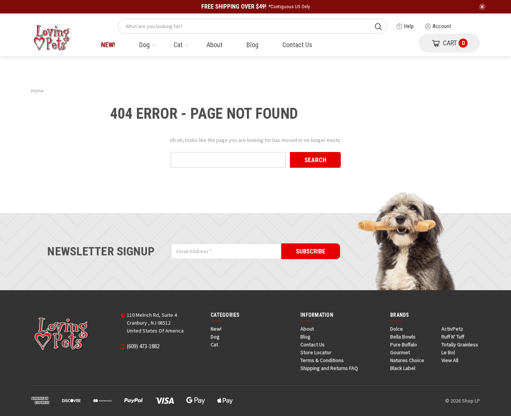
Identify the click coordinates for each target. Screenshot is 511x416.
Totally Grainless (459, 344)
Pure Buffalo (403, 344)
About (214, 45)
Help (409, 26)
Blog (252, 45)
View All (449, 360)
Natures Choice (407, 360)
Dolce (396, 328)
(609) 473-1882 (143, 346)
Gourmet (400, 352)
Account (441, 26)
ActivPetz (452, 328)
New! (108, 45)
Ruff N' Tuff (452, 336)
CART (454, 43)
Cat (178, 45)
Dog (144, 45)
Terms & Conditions (322, 360)
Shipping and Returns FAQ (329, 368)
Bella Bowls (403, 336)
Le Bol (448, 352)
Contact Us (297, 45)
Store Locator (315, 352)
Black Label (402, 368)
